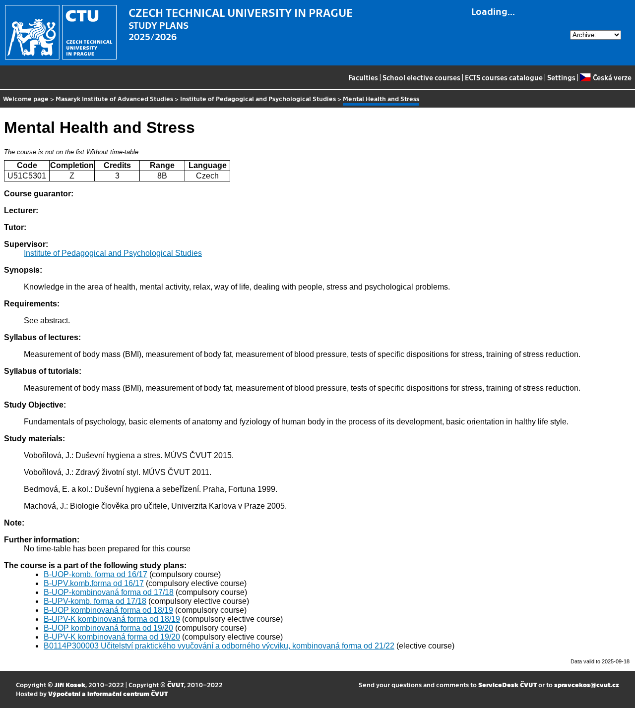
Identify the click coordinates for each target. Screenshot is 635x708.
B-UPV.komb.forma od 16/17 (94, 583)
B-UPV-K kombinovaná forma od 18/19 (112, 619)
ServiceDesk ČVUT (507, 684)
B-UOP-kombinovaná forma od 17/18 (109, 592)
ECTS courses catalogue (504, 77)
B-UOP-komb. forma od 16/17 (95, 574)
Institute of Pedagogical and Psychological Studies (258, 98)
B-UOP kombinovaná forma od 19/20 (108, 628)
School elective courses (421, 77)
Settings (561, 77)
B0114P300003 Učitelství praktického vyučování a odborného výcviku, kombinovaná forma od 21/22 (219, 646)
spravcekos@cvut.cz (586, 684)
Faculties (363, 77)
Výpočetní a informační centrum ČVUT (108, 693)
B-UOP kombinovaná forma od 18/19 (108, 610)
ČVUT (175, 684)
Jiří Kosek (70, 684)
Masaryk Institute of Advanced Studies (114, 98)
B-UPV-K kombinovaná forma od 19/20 (112, 637)
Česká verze (612, 77)
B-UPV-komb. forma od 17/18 (95, 601)
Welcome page (26, 98)
